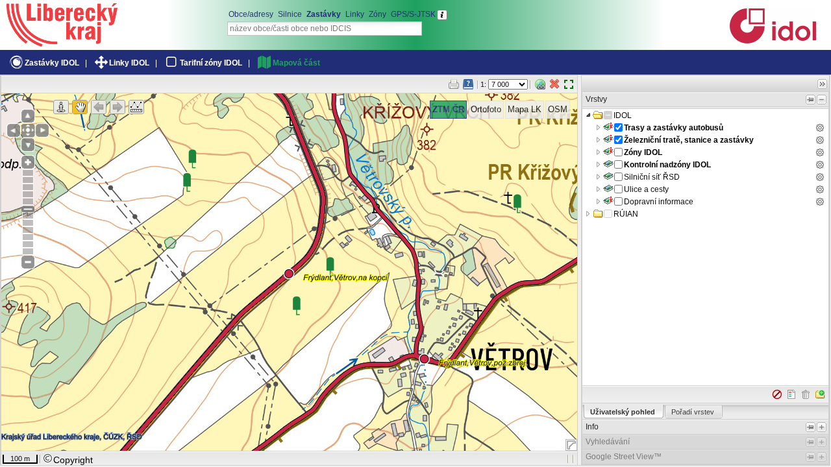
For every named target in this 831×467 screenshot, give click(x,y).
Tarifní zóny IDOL (211, 62)
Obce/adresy (251, 14)
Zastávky (323, 14)
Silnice (290, 14)
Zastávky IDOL (52, 62)
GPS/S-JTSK (413, 14)
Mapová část (296, 62)
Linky (354, 14)
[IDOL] (772, 41)
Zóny (377, 14)
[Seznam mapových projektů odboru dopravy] (62, 42)
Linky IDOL (129, 62)
